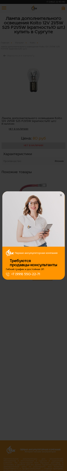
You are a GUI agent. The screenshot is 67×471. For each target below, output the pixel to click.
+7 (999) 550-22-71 (25, 274)
